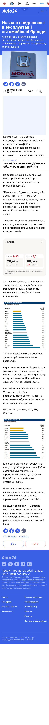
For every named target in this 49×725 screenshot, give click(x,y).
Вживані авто (7, 611)
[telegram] (5, 84)
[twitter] (17, 84)
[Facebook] (4, 564)
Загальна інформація (33, 597)
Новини (5, 597)
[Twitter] (10, 564)
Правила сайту (31, 607)
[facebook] (11, 84)
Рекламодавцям (32, 602)
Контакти (28, 616)
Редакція (28, 611)
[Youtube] (16, 564)
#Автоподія (9, 537)
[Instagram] (29, 564)
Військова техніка (9, 607)
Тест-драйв (6, 602)
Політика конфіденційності (36, 621)
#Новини (24, 537)
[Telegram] (23, 564)
